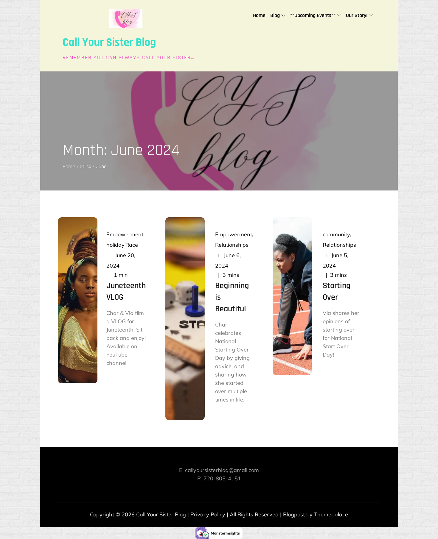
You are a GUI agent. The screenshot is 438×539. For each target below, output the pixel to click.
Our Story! (356, 15)
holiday (115, 244)
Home (259, 15)
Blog (275, 15)
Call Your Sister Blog (109, 42)
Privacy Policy (207, 514)
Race (131, 244)
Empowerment (124, 234)
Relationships (231, 244)
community (336, 234)
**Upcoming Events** (313, 15)
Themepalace (331, 514)
